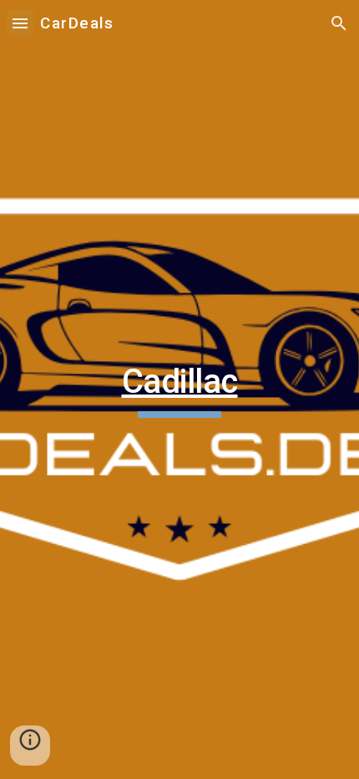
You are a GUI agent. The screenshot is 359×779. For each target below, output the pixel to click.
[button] (20, 23)
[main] (180, 389)
